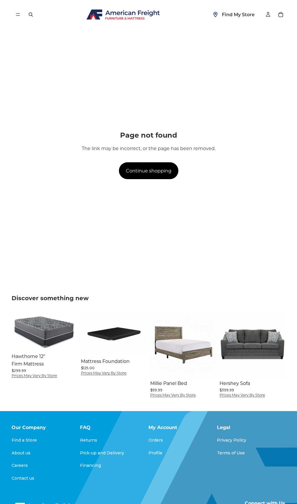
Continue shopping (148, 171)
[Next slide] (140, 333)
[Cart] (280, 14)
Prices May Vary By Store (34, 375)
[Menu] (18, 14)
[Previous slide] (87, 333)
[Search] (30, 14)
